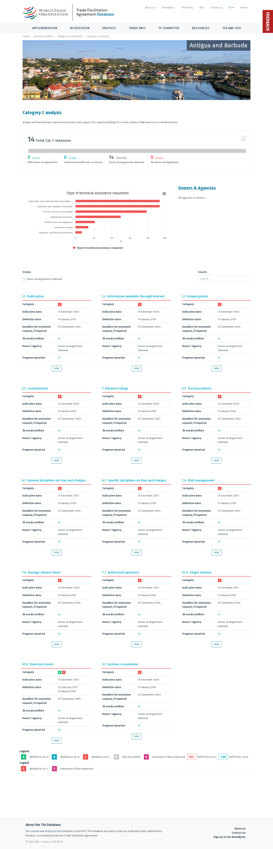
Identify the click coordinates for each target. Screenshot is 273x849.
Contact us (216, 7)
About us (150, 7)
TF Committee (168, 28)
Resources (200, 28)
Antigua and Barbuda (70, 36)
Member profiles (43, 36)
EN (230, 7)
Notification (80, 28)
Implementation (44, 28)
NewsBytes (168, 7)
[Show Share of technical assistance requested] (98, 248)
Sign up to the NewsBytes (229, 836)
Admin (243, 7)
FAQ (202, 7)
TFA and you (231, 28)
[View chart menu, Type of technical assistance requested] (164, 194)
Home (26, 36)
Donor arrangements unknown (44, 278)
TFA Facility (187, 7)
